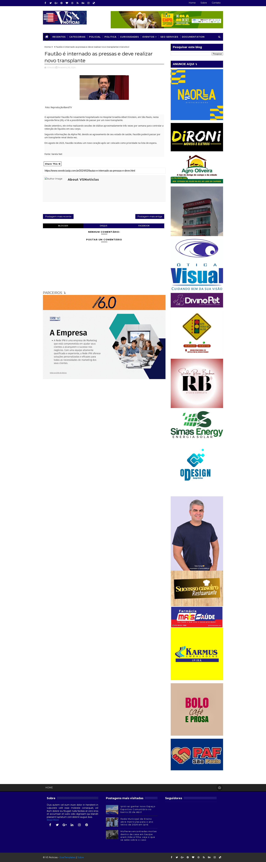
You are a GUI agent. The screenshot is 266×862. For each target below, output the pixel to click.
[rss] (77, 3)
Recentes (59, 36)
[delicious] (93, 3)
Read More (53, 820)
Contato (216, 2)
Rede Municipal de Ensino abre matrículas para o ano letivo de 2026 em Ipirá (137, 822)
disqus (103, 226)
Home (192, 2)
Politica (110, 36)
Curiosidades (129, 36)
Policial (95, 36)
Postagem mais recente (58, 216)
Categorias (77, 36)
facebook (143, 226)
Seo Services (169, 36)
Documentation (193, 36)
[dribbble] (72, 3)
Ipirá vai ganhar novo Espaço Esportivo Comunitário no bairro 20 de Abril (138, 809)
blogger (63, 226)
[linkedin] (72, 825)
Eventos (148, 36)
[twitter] (50, 3)
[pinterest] (61, 3)
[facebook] (45, 3)
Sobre (204, 2)
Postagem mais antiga (149, 216)
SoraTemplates (67, 857)
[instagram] (88, 3)
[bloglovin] (66, 3)
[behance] (83, 3)
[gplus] (56, 3)
